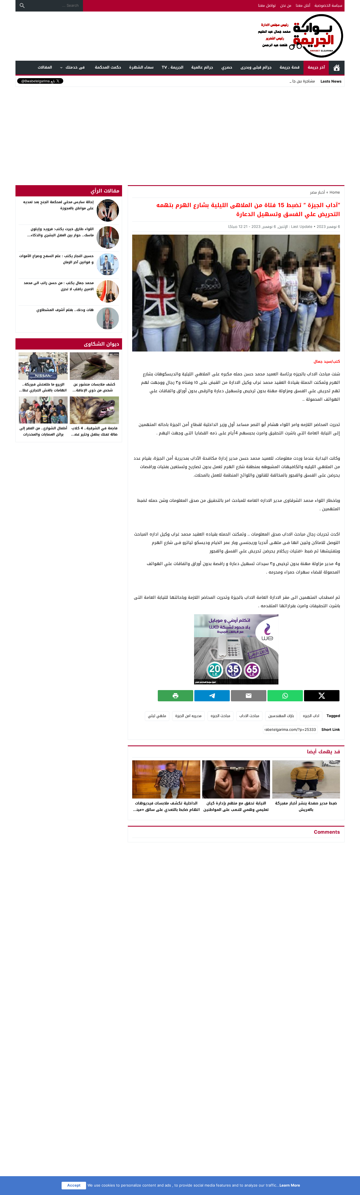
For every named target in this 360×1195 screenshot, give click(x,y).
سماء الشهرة (141, 67)
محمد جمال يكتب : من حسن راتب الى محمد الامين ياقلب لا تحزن (59, 286)
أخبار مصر (317, 192)
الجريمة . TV (172, 67)
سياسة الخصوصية (328, 5)
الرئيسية (337, 67)
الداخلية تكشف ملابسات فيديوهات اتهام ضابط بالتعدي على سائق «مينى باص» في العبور (166, 810)
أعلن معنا (303, 5)
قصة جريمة (290, 67)
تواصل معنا (267, 5)
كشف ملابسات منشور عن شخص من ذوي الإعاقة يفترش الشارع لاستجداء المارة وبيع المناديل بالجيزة (94, 393)
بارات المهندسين (281, 715)
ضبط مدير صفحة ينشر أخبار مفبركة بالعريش (306, 806)
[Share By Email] (248, 695)
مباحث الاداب (249, 715)
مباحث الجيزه (220, 715)
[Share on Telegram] (212, 695)
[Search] (22, 5)
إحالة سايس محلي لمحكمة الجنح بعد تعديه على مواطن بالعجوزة (58, 205)
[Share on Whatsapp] (285, 695)
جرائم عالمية (202, 67)
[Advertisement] (180, 130)
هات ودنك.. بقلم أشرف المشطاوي (65, 310)
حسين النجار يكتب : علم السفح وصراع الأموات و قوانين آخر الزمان (56, 259)
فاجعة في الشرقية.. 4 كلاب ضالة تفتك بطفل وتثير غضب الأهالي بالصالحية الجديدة (94, 434)
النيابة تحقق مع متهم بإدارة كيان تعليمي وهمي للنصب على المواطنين (236, 806)
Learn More (290, 1185)
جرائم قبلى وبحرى (256, 67)
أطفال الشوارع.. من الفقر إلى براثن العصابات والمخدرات (43, 431)
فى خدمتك (75, 67)
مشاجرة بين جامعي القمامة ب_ (291, 81)
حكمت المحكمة (108, 67)
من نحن (285, 5)
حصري (226, 67)
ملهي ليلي (157, 715)
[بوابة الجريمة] (180, 36)
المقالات (45, 67)
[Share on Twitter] (321, 695)
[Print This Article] (175, 695)
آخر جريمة (316, 67)
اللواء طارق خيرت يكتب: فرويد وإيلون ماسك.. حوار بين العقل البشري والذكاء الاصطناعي (62, 235)
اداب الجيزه (311, 715)
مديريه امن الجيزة (188, 715)
